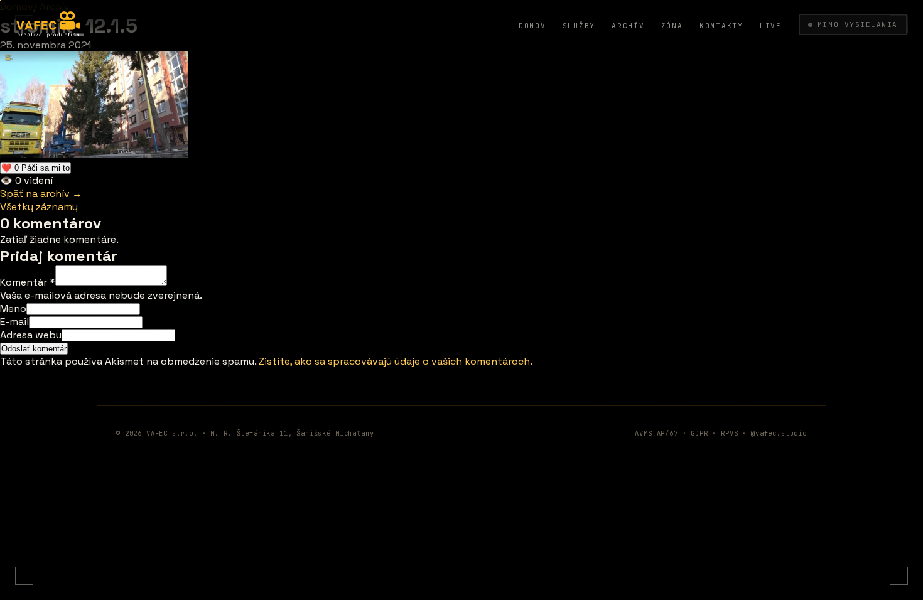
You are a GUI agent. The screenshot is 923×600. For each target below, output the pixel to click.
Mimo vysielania (858, 24)
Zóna (672, 25)
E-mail (14, 321)
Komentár (27, 282)
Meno (13, 308)
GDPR (699, 433)
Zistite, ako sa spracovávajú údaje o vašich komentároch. (395, 361)
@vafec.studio (779, 433)
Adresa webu (31, 334)
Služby (579, 25)
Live (771, 25)
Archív (628, 25)
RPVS (729, 433)
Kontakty (721, 25)
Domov (532, 25)
